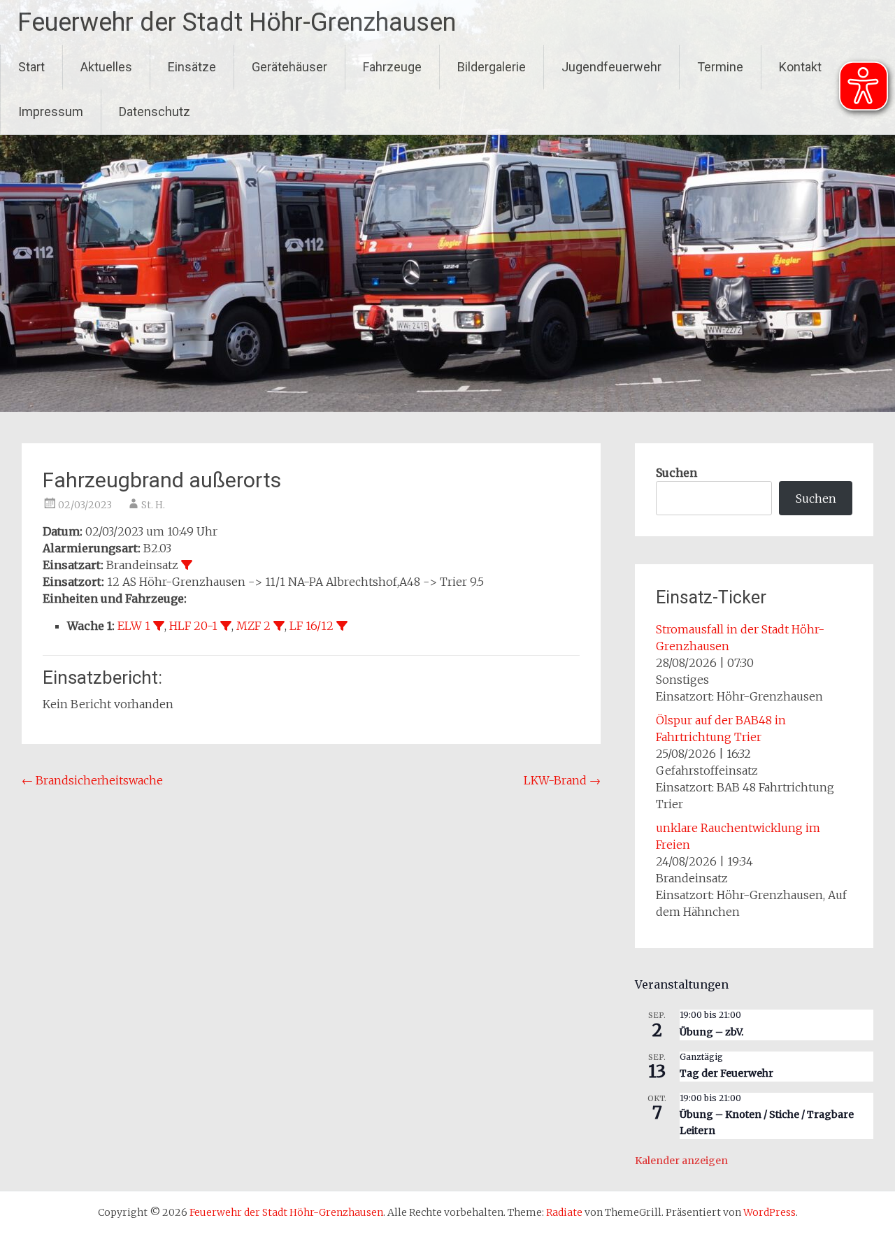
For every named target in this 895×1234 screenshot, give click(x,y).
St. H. (153, 504)
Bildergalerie (491, 66)
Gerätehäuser (289, 66)
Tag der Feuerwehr (726, 1073)
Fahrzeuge (392, 66)
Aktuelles (106, 66)
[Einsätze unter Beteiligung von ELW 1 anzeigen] (158, 625)
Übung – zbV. (711, 1032)
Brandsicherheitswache (92, 780)
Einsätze (192, 66)
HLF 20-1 (193, 626)
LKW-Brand (562, 780)
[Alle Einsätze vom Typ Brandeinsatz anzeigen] (186, 565)
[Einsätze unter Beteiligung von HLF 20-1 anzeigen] (225, 625)
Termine (720, 66)
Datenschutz (154, 111)
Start (31, 66)
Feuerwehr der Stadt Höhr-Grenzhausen (236, 22)
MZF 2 (253, 626)
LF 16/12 (311, 626)
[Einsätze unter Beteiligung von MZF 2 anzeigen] (279, 625)
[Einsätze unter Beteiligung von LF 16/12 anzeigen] (342, 625)
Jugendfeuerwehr (611, 66)
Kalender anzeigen (681, 1160)
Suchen (676, 473)
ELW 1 (133, 626)
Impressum (50, 111)
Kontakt (800, 66)
